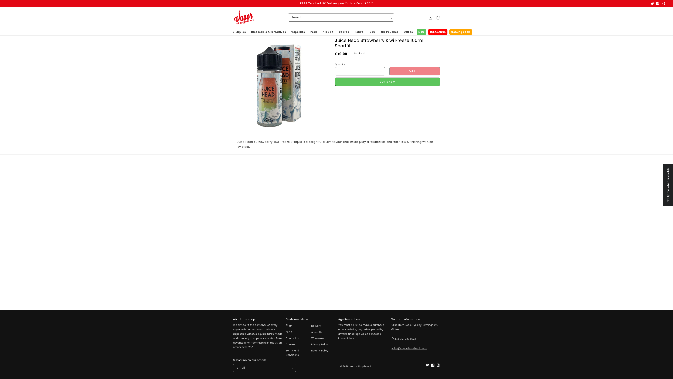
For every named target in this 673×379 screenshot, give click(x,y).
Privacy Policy (319, 344)
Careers (290, 344)
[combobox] (341, 17)
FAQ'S (289, 332)
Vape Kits (298, 32)
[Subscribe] (292, 368)
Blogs (289, 325)
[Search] (390, 17)
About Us (316, 332)
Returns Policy (319, 350)
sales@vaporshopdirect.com (409, 348)
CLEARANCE (438, 32)
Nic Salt (328, 32)
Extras (408, 32)
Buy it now (387, 82)
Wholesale (317, 338)
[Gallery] (279, 84)
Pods (313, 32)
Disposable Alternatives (268, 32)
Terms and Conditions (292, 353)
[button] (239, 32)
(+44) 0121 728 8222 (404, 339)
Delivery (316, 326)
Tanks (358, 32)
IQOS (372, 32)
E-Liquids (239, 32)
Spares (344, 32)
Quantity (340, 64)
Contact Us (293, 338)
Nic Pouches (390, 32)
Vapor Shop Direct (360, 366)
